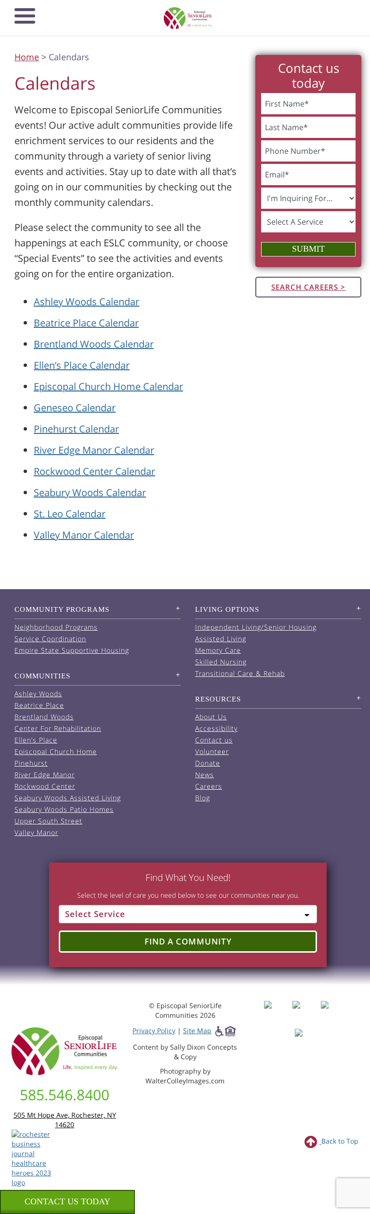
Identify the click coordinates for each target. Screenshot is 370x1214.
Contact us (214, 739)
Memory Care (218, 650)
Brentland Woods (44, 716)
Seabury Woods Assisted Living (67, 797)
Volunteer (212, 751)
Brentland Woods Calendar (94, 344)
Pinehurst (31, 763)
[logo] (188, 18)
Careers (208, 786)
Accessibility (216, 728)
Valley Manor (36, 832)
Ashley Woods (38, 693)
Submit (308, 249)
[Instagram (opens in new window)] (305, 1013)
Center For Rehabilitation (57, 728)
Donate (207, 763)
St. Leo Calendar (70, 513)
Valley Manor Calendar (84, 534)
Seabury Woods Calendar (90, 492)
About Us (211, 716)
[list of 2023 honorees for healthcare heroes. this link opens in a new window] (34, 1157)
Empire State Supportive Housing (71, 650)
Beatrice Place (39, 705)
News (204, 774)
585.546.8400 (64, 1095)
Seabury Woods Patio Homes (64, 809)
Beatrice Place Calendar (86, 322)
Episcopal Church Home (55, 751)
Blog (202, 797)
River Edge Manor (44, 774)
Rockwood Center (44, 786)
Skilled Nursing (221, 661)
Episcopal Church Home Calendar (108, 386)
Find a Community (188, 941)
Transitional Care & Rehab (240, 673)
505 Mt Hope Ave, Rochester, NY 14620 (64, 1119)
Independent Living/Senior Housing (256, 627)
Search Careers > (308, 287)
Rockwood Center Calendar (94, 471)
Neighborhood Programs (56, 627)
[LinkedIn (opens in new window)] (305, 1041)
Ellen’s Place (35, 739)
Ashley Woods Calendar (86, 301)
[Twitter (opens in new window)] (334, 1013)
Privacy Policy (153, 1030)
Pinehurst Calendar (76, 428)
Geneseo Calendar (75, 407)
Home (26, 57)
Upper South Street (48, 820)
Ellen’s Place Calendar (82, 365)
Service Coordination (50, 638)
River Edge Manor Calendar (94, 450)
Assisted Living (220, 638)
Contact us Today (67, 1201)
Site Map (197, 1030)
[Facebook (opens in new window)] (277, 1013)
